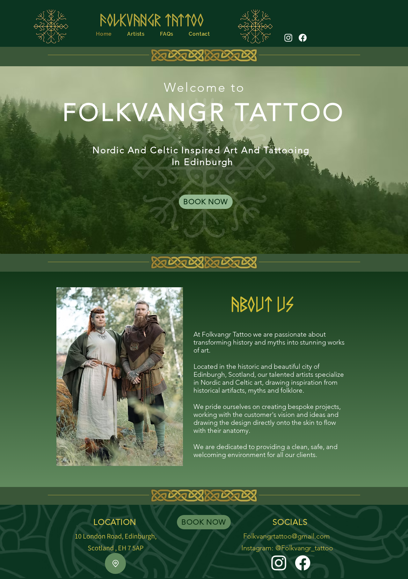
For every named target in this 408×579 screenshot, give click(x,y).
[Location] (115, 563)
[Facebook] (302, 37)
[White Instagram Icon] (288, 37)
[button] (136, 34)
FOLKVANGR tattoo (152, 18)
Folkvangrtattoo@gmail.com (286, 536)
